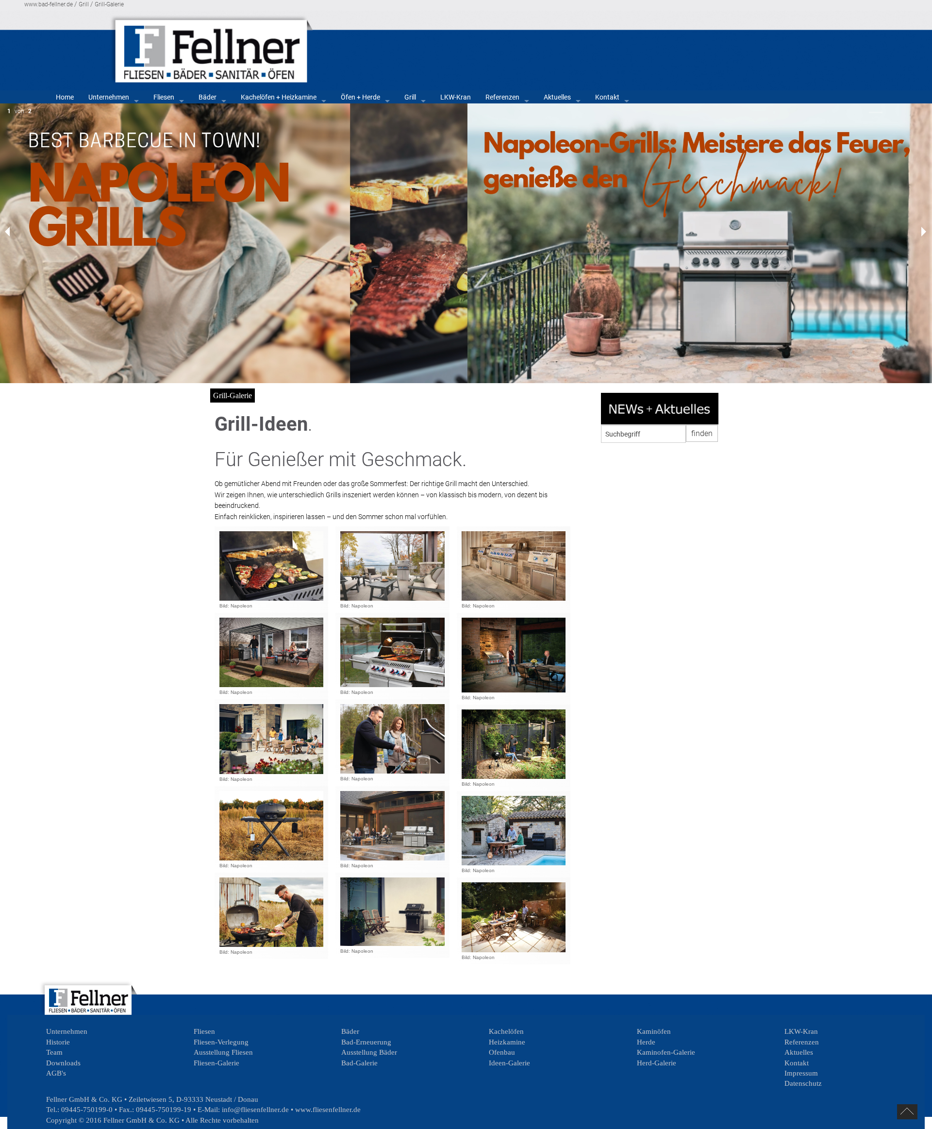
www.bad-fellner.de (48, 4)
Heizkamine (507, 1042)
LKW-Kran (455, 97)
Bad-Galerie (359, 1063)
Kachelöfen (506, 1031)
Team (54, 1052)
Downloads (63, 1063)
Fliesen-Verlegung (221, 1042)
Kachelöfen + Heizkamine (278, 97)
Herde (646, 1042)
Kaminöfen (654, 1031)
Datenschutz (803, 1083)
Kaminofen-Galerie (666, 1052)
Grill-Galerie (109, 4)
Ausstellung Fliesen (223, 1052)
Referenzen (502, 97)
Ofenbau (502, 1052)
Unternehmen (108, 97)
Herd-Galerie (656, 1063)
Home (65, 97)
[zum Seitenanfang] (907, 1111)
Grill (84, 4)
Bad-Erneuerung (366, 1042)
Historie (58, 1042)
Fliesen (163, 97)
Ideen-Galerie (509, 1063)
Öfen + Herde (360, 97)
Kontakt (607, 97)
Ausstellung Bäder (369, 1052)
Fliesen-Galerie (216, 1063)
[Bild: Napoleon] (271, 566)
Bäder (207, 97)
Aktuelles (557, 97)
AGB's (56, 1073)
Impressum (801, 1073)
